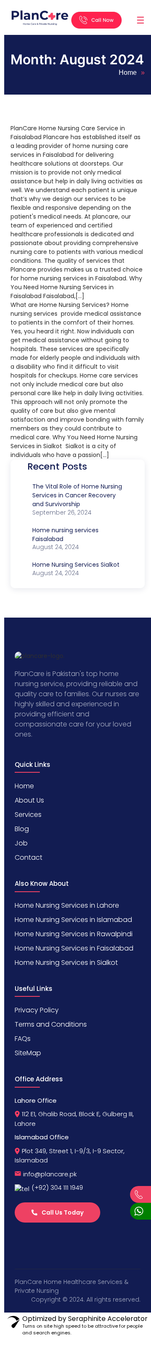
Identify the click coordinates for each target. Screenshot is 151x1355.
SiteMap (28, 1053)
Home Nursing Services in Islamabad (73, 919)
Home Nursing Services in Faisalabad (74, 948)
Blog (22, 829)
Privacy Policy (37, 1010)
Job (21, 843)
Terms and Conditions (51, 1024)
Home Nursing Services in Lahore (67, 905)
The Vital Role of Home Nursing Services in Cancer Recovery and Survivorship (77, 495)
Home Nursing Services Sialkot (76, 564)
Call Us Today (62, 1212)
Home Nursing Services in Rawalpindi (74, 934)
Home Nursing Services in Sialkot (66, 962)
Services (28, 814)
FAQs (23, 1038)
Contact (28, 857)
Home (128, 72)
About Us (29, 800)
